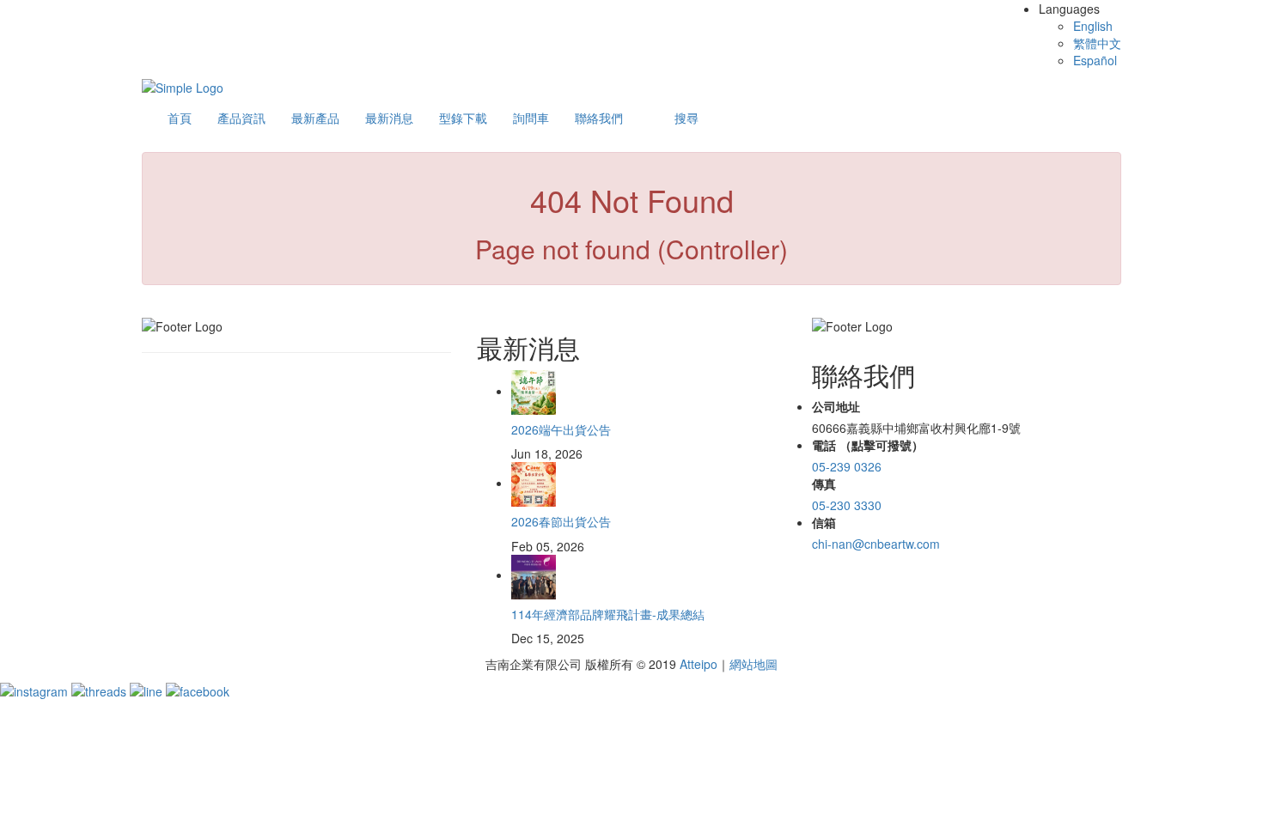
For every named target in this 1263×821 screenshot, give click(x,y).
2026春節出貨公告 (561, 521)
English (1093, 25)
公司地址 (836, 406)
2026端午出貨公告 (561, 429)
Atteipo (698, 663)
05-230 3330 (847, 505)
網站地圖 (753, 663)
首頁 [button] (180, 117)
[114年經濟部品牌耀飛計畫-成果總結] (533, 574)
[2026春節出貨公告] (533, 482)
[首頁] (182, 85)
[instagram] (35, 689)
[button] (686, 117)
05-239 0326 (847, 466)
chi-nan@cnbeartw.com (876, 543)
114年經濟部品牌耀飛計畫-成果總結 (608, 614)
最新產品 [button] (315, 117)
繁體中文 (1097, 43)
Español (1095, 60)
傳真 (824, 483)
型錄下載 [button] (463, 117)
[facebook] (197, 689)
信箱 (824, 522)
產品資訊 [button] (241, 117)
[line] (148, 689)
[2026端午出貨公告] (533, 390)
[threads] (100, 689)
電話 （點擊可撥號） (868, 444)
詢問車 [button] (531, 117)
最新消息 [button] (389, 117)
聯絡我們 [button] (599, 117)
